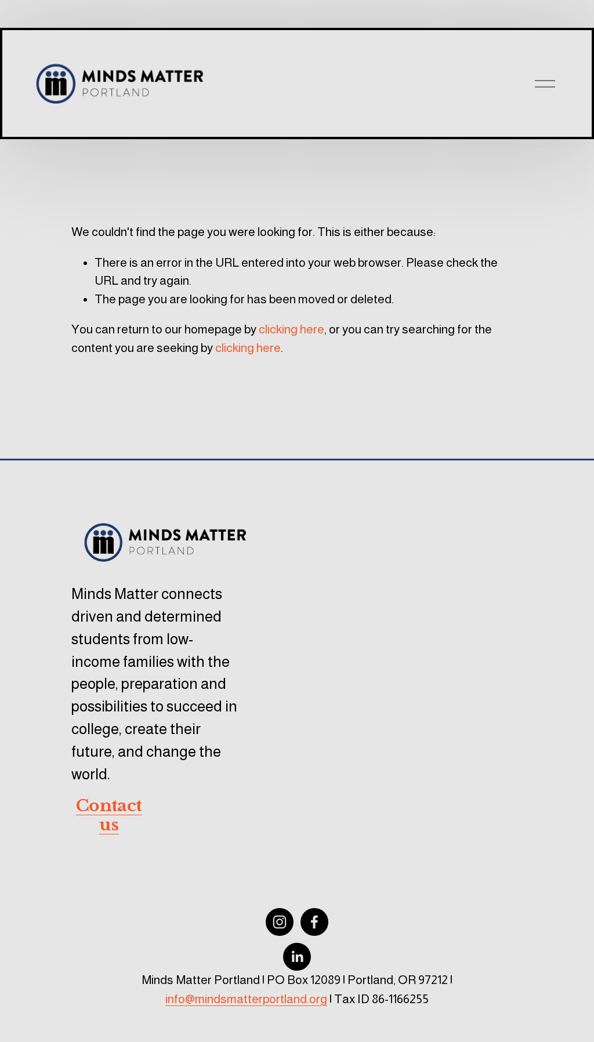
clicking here (291, 329)
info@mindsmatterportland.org (246, 998)
